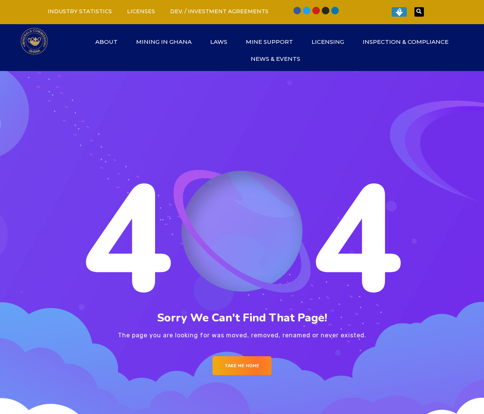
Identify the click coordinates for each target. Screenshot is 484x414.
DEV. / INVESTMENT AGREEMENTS (219, 11)
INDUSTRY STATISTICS (80, 11)
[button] (419, 12)
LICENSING (328, 41)
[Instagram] (325, 10)
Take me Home (242, 365)
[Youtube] (316, 10)
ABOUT (106, 41)
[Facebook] (297, 10)
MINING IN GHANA (164, 41)
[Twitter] (306, 10)
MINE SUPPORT (269, 41)
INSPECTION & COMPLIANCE (405, 41)
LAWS (218, 41)
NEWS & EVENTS (275, 58)
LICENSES (141, 11)
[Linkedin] (335, 10)
